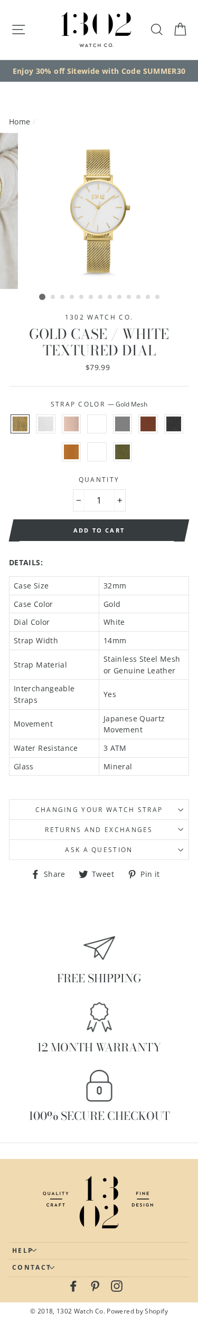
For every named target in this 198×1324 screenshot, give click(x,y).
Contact (31, 1267)
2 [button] (53, 297)
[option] (99, 71)
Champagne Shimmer (96, 451)
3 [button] (62, 297)
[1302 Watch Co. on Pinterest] (95, 1286)
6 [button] (91, 297)
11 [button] (139, 297)
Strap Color (99, 404)
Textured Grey (122, 423)
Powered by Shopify (137, 1311)
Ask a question (99, 850)
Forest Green (122, 451)
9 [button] (119, 297)
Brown (147, 423)
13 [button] (158, 297)
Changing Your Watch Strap (99, 810)
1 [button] (42, 297)
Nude (71, 423)
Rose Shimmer (96, 423)
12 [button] (148, 297)
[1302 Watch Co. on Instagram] (116, 1286)
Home (19, 122)
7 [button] (100, 297)
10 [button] (129, 297)
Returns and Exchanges (99, 830)
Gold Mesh (20, 423)
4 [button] (72, 297)
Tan (71, 451)
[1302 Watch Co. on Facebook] (73, 1286)
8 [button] (110, 297)
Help (22, 1250)
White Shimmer (45, 423)
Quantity (99, 480)
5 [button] (81, 297)
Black (173, 423)
